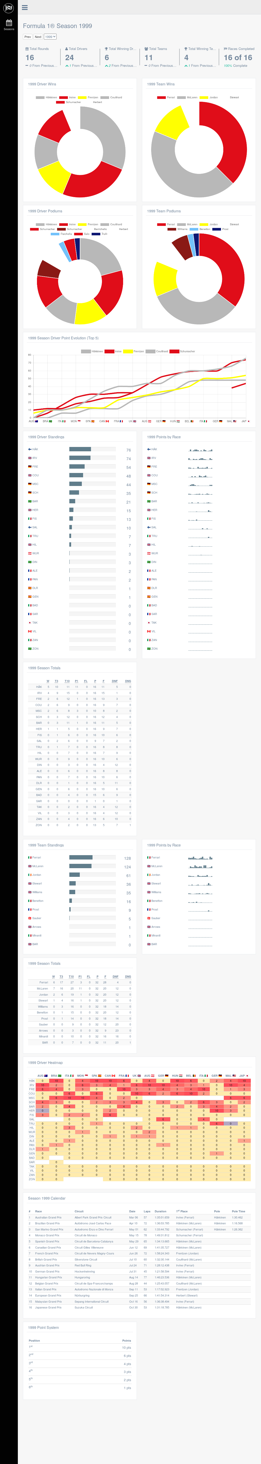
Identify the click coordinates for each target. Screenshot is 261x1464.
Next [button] (38, 36)
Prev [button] (27, 36)
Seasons (9, 29)
